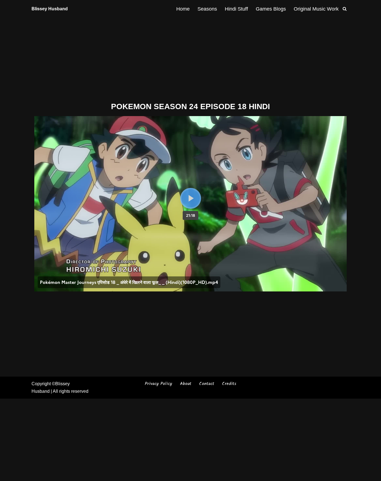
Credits (229, 383)
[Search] (345, 9)
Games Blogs (271, 9)
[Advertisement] (190, 59)
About (185, 383)
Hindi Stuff (236, 9)
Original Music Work (316, 9)
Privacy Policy (158, 383)
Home (183, 9)
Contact (206, 383)
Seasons (207, 9)
